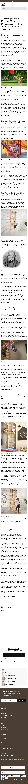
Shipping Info (4, 711)
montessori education (7, 12)
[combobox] (14, 8)
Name (2, 610)
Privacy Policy (4, 759)
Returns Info (3, 713)
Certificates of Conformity (6, 715)
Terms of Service (9, 643)
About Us (3, 725)
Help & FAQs (3, 708)
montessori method (17, 12)
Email (2, 617)
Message (3, 623)
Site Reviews (3, 720)
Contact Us (3, 732)
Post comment (6, 638)
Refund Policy (21, 759)
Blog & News (3, 731)
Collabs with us (4, 729)
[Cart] (20, 5)
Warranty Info (4, 710)
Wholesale (3, 727)
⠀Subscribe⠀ (21, 700)
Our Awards (3, 717)
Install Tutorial (4, 719)
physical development (6, 15)
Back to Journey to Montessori (15, 655)
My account (3, 734)
